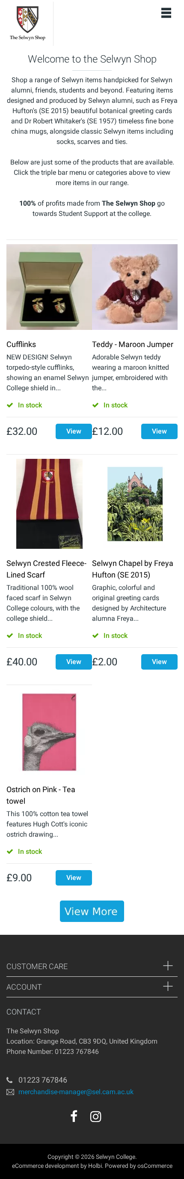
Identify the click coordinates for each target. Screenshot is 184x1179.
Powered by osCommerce (138, 1165)
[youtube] (114, 1119)
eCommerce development (45, 1165)
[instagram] (96, 1116)
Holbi (95, 1165)
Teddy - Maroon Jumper (132, 344)
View (73, 431)
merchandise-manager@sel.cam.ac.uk (76, 1092)
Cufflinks (21, 344)
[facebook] (74, 1116)
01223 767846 (42, 1079)
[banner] (92, 911)
